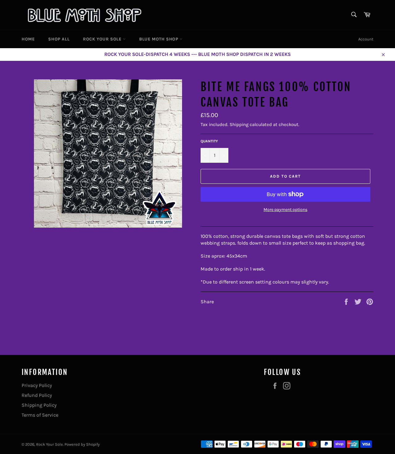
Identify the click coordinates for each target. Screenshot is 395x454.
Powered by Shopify (82, 444)
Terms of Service (40, 415)
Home (28, 39)
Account (365, 39)
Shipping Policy (39, 405)
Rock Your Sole (49, 444)
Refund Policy (37, 395)
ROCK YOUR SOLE (103, 39)
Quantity (209, 141)
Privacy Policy (37, 385)
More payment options (285, 209)
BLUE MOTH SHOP (159, 39)
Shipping (239, 124)
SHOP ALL (58, 39)
